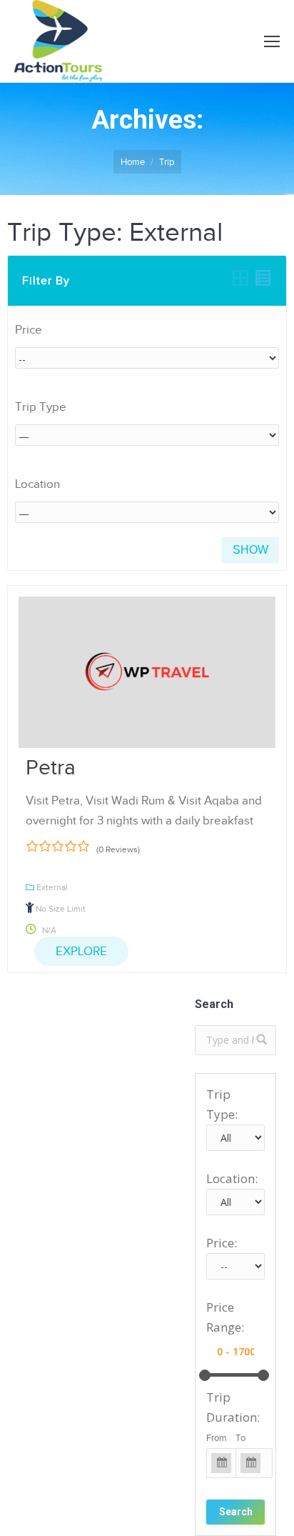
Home (133, 161)
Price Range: (225, 1317)
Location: (232, 1178)
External (52, 887)
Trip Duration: (233, 1407)
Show (250, 550)
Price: (221, 1243)
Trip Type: (222, 1104)
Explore (81, 951)
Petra (51, 767)
